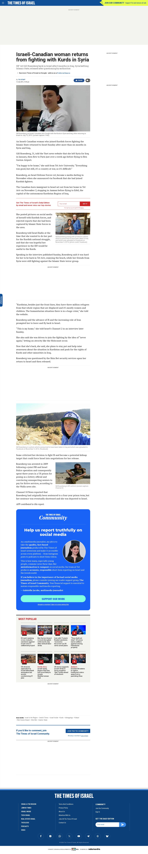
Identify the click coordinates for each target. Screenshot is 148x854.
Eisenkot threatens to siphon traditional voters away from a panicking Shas (78, 671)
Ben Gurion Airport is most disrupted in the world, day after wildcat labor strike (45, 641)
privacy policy (63, 808)
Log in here (84, 736)
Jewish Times (43, 718)
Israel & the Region (31, 718)
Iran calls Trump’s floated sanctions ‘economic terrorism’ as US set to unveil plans (61, 641)
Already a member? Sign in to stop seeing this (53, 604)
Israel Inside (54, 718)
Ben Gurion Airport (23, 720)
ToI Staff (21, 79)
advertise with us (64, 815)
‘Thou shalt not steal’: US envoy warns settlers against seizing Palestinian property (77, 642)
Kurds (61, 718)
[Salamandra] (94, 849)
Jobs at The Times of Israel (68, 819)
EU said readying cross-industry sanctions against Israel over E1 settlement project (28, 641)
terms (82, 207)
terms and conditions (66, 804)
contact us (62, 823)
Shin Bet (34, 720)
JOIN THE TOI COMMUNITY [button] (77, 731)
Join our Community (114, 3)
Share (80, 80)
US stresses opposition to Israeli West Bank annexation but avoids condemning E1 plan (27, 672)
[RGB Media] (75, 849)
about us (62, 811)
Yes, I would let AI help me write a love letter (17, 800)
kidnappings (69, 718)
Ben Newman (5, 796)
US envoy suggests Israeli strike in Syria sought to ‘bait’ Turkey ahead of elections (61, 670)
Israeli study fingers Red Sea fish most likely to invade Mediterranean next (44, 672)
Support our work (53, 599)
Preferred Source (63, 73)
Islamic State (42, 720)
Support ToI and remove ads (135, 3)
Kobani (76, 718)
